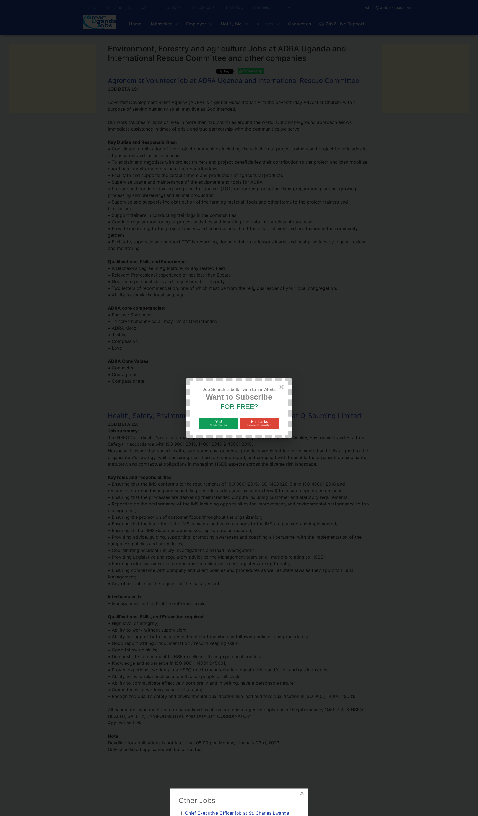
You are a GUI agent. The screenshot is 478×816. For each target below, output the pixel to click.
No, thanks (259, 423)
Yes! (218, 423)
